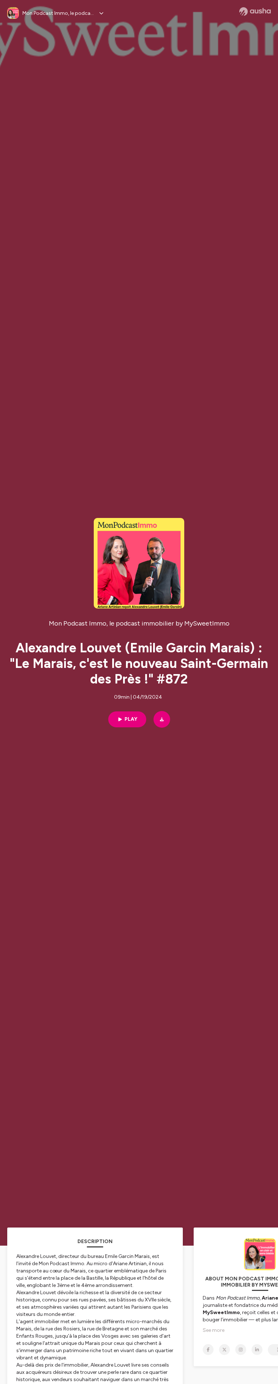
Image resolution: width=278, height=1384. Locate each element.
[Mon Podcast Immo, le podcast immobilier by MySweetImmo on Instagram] (240, 1349)
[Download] (161, 719)
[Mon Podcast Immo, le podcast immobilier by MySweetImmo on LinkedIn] (257, 1349)
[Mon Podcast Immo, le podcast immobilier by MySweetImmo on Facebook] (208, 1349)
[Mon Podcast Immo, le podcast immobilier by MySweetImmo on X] (224, 1349)
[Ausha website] (255, 11)
